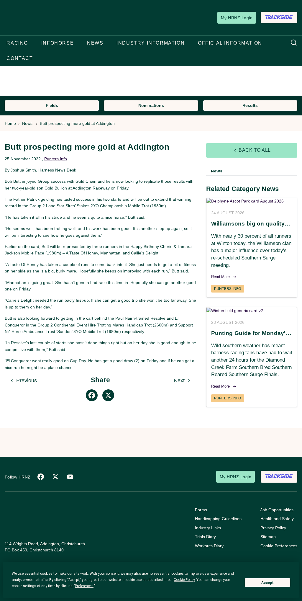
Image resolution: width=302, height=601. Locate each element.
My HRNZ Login (236, 17)
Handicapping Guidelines (218, 518)
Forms (201, 509)
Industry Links (208, 527)
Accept (267, 583)
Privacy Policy (273, 527)
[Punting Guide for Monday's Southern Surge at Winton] (251, 310)
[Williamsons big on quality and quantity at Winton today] (251, 201)
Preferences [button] (84, 586)
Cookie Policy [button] (184, 580)
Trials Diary (205, 536)
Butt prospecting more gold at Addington (77, 123)
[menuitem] (17, 43)
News (27, 123)
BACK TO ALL (254, 150)
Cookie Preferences (278, 545)
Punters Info (55, 158)
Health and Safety (277, 518)
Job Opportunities (276, 509)
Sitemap (268, 536)
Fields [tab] (52, 105)
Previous (26, 380)
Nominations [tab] (151, 105)
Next (180, 380)
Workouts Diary (209, 545)
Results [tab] (250, 105)
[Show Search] (293, 43)
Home (10, 123)
